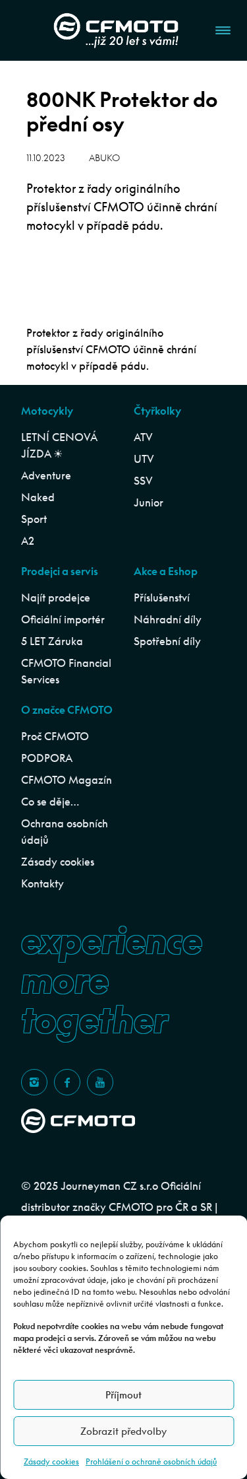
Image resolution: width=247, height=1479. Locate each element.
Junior (148, 502)
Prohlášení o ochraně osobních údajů (151, 1461)
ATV (143, 437)
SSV (143, 480)
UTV (144, 458)
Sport (34, 519)
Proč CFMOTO (55, 736)
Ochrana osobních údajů (64, 831)
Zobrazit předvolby (123, 1431)
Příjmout (123, 1395)
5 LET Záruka (52, 641)
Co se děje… (50, 801)
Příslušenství (162, 597)
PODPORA (46, 758)
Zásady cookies (51, 1461)
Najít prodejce (55, 597)
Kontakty (42, 883)
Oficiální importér (63, 619)
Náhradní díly (168, 619)
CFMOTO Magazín (66, 779)
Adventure (46, 475)
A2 (27, 540)
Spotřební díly (167, 641)
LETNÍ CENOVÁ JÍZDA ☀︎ (59, 445)
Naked (38, 497)
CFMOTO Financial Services (66, 671)
